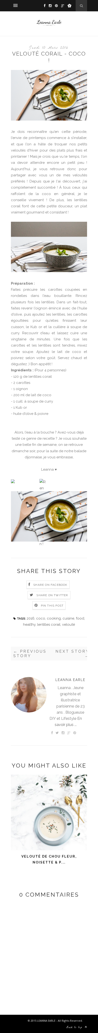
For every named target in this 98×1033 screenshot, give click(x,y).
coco (40, 618)
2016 (30, 618)
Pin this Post (52, 605)
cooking (54, 618)
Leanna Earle (70, 680)
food (80, 618)
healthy (29, 624)
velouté (68, 624)
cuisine (68, 618)
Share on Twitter (52, 595)
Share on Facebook (50, 584)
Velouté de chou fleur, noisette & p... (49, 859)
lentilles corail (48, 624)
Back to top (75, 1027)
